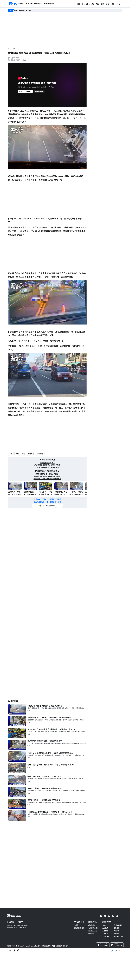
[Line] (105, 916)
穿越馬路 (31, 454)
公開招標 (116, 928)
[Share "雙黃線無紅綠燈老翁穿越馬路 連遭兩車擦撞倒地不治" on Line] (10, 950)
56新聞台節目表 (79, 928)
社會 (107, 4)
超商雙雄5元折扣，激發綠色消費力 (47, 474)
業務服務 (116, 931)
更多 (114, 4)
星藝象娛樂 (105, 936)
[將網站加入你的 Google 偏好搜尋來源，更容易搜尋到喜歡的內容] (47, 506)
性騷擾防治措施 (93, 928)
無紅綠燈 (40, 454)
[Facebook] (101, 916)
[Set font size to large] (120, 950)
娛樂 (97, 4)
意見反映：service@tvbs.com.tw (17, 925)
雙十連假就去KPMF (47, 463)
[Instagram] (113, 916)
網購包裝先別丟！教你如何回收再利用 (47, 479)
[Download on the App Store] (102, 944)
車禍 (10, 454)
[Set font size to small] (112, 950)
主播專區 (105, 934)
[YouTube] (117, 916)
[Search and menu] (120, 4)
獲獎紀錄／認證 (119, 936)
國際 (102, 4)
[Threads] (109, 916)
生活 (88, 4)
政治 (92, 4)
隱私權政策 (91, 925)
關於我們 (77, 925)
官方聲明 (116, 934)
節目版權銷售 (118, 925)
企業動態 (105, 928)
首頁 (78, 4)
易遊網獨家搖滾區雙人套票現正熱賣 (47, 465)
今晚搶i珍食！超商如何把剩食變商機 (47, 476)
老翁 (23, 454)
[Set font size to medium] (116, 950)
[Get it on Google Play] (117, 944)
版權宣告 (91, 934)
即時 (83, 4)
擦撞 (17, 454)
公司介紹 (105, 925)
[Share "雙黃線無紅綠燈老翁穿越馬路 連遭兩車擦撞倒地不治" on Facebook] (18, 950)
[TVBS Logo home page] (15, 3)
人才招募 (105, 931)
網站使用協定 (92, 931)
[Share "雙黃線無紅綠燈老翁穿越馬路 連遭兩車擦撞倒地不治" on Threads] (14, 950)
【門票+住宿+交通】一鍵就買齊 (47, 467)
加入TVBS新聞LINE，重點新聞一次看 (47, 502)
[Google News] (121, 916)
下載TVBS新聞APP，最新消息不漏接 (47, 499)
